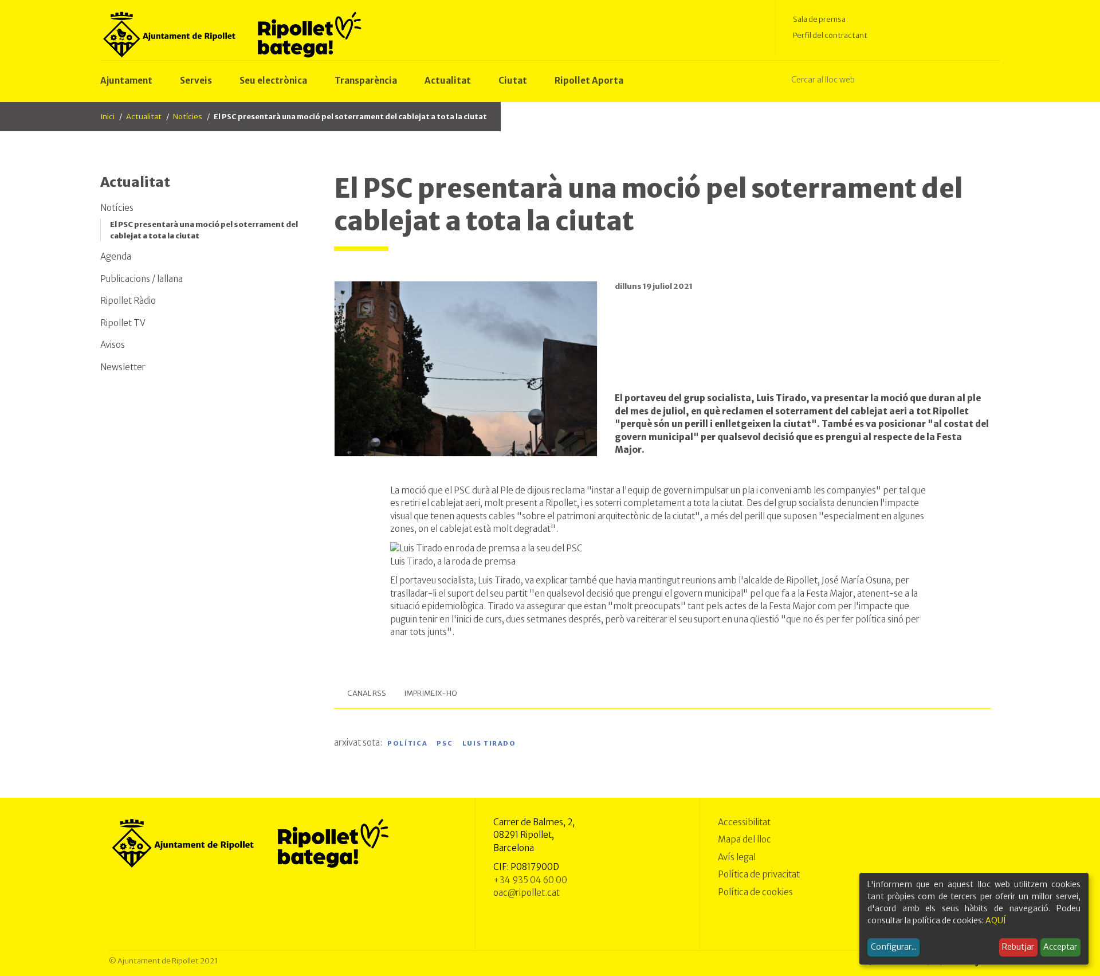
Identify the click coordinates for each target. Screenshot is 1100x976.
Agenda (115, 256)
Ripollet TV (123, 323)
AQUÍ (995, 920)
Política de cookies (755, 892)
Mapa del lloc (744, 839)
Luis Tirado (489, 743)
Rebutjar (1018, 947)
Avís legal (737, 857)
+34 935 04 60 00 (530, 880)
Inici (107, 116)
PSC (445, 743)
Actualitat (144, 116)
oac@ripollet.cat (526, 892)
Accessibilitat (744, 822)
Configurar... (894, 947)
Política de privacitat (759, 874)
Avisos (112, 344)
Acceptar (1060, 947)
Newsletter (123, 367)
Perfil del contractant (830, 35)
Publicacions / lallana (141, 278)
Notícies (187, 116)
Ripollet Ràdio (128, 300)
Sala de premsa (819, 19)
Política (407, 743)
